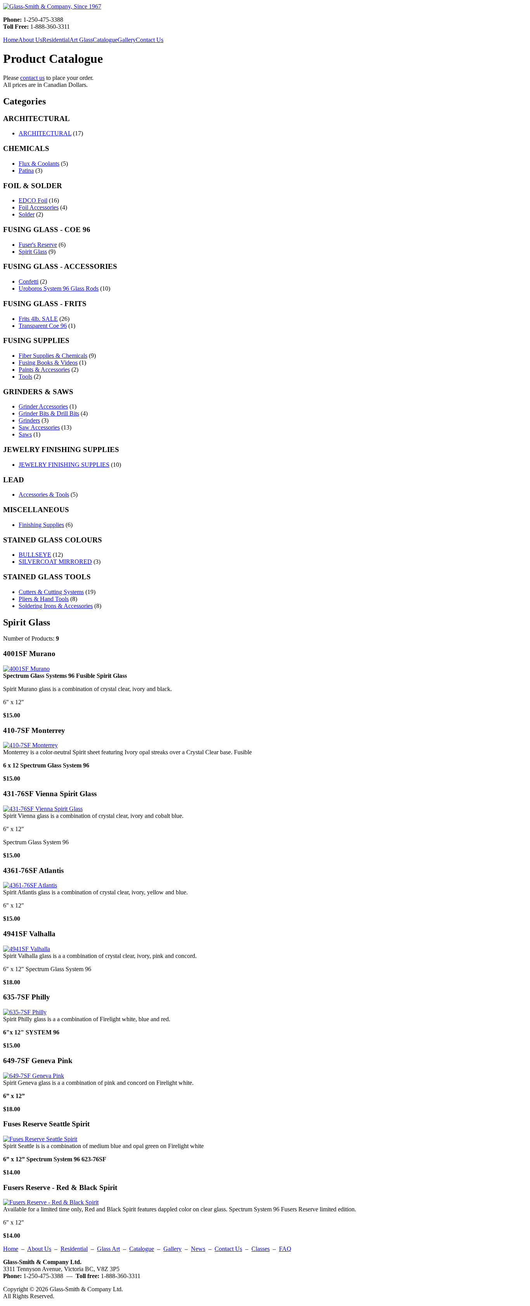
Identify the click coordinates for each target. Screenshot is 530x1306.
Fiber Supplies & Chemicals (53, 355)
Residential (55, 39)
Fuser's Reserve (38, 244)
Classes (260, 1248)
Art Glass (81, 39)
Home (10, 39)
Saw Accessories (39, 427)
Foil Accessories (39, 207)
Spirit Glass (33, 251)
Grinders (29, 420)
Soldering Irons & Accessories (56, 606)
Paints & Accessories (44, 369)
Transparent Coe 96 (43, 325)
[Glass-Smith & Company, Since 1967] (52, 6)
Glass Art (108, 1248)
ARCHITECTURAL (45, 133)
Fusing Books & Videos (48, 362)
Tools (25, 376)
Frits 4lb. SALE (38, 318)
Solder (27, 214)
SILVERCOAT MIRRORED (55, 561)
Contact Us (149, 39)
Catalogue (105, 39)
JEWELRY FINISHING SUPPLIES (64, 464)
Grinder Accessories (43, 406)
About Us (30, 39)
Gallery (127, 39)
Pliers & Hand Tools (44, 599)
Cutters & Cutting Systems (51, 592)
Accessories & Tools (44, 494)
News (198, 1248)
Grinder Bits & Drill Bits (49, 413)
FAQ (285, 1248)
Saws (25, 434)
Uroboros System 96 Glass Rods (59, 288)
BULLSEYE (35, 554)
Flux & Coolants (39, 163)
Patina (26, 170)
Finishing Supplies (41, 524)
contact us (32, 77)
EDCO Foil (33, 200)
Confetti (28, 281)
